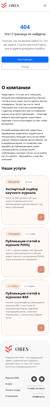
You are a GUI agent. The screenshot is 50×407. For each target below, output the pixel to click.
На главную (25, 59)
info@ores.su (38, 396)
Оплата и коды (12, 390)
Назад (25, 66)
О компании (11, 396)
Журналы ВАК (12, 377)
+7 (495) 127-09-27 (36, 388)
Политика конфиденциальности (20, 366)
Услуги (8, 383)
